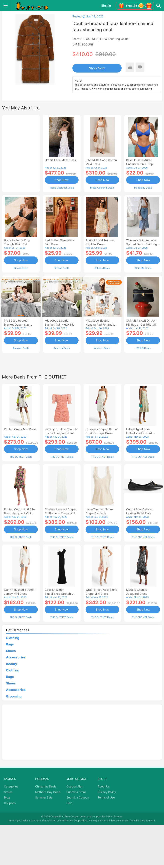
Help (69, 803)
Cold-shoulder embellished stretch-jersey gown (58, 593)
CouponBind (80, 820)
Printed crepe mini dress (20, 429)
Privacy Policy (107, 792)
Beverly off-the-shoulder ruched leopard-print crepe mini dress (61, 433)
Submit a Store (76, 792)
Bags (10, 644)
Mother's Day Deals (47, 792)
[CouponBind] (35, 5)
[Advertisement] (21, 153)
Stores (8, 792)
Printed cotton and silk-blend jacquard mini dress (19, 513)
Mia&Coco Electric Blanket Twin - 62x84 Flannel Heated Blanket (60, 324)
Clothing (12, 638)
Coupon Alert (74, 786)
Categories (11, 786)
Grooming (14, 696)
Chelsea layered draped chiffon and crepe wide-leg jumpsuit (61, 513)
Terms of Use (106, 797)
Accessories (16, 657)
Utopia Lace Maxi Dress (60, 160)
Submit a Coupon (77, 797)
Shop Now (97, 68)
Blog (7, 797)
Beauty (11, 664)
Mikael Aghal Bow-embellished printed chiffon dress (139, 433)
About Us (104, 786)
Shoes (11, 651)
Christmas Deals (45, 786)
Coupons (10, 803)
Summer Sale (43, 797)
